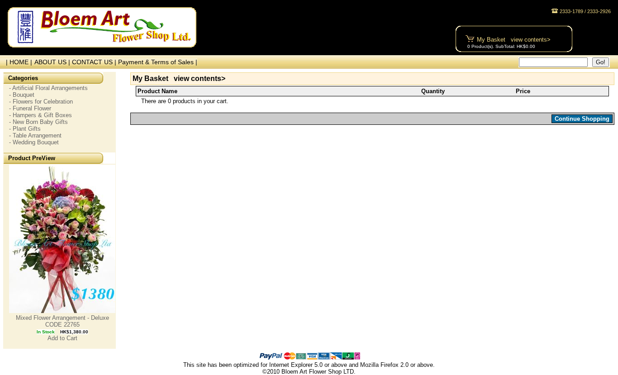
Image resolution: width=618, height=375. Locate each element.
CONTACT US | (95, 62)
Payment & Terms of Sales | (157, 62)
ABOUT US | (53, 62)
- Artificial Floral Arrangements (48, 88)
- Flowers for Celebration (41, 101)
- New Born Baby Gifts (38, 122)
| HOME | (17, 62)
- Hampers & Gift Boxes (40, 115)
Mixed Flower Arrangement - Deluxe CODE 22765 (62, 321)
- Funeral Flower (30, 108)
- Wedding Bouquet (34, 142)
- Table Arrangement (35, 135)
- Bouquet (21, 94)
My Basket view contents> (514, 39)
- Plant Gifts (25, 128)
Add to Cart (62, 338)
